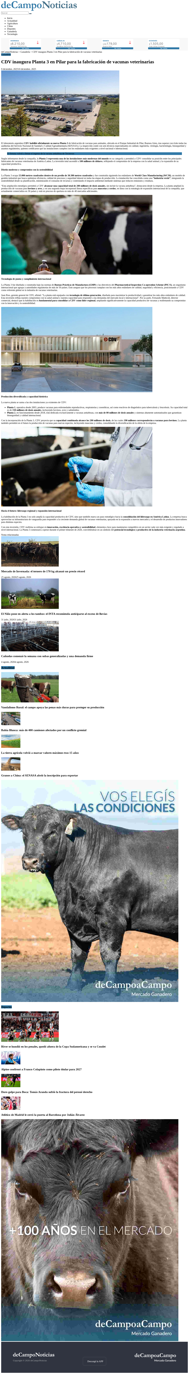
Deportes (11, 29)
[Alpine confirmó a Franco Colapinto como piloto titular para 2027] (10, 1063)
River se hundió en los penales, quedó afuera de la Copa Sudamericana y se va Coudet (53, 1046)
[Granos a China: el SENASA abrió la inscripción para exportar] (10, 770)
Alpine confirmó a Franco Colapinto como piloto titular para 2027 (41, 1069)
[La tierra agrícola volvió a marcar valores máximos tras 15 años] (10, 747)
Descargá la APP (95, 1361)
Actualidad (12, 21)
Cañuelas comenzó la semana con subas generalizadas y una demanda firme (47, 656)
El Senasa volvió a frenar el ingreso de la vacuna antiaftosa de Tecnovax (40, 153)
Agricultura (12, 23)
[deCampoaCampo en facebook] (94, 1351)
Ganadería (12, 31)
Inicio (9, 18)
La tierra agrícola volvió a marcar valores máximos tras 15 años (40, 752)
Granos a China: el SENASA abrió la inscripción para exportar (39, 775)
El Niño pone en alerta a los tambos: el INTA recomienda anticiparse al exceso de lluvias (54, 613)
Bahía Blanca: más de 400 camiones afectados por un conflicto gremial (43, 730)
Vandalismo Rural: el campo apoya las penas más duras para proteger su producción (52, 707)
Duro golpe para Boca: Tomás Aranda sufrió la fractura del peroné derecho (46, 1092)
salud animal (153, 161)
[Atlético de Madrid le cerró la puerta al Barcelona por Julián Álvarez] (10, 1109)
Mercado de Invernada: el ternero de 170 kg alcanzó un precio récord (43, 571)
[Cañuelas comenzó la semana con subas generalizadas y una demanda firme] (30, 650)
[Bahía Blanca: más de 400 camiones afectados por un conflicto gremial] (10, 724)
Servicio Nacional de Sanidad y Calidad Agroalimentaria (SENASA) (46, 146)
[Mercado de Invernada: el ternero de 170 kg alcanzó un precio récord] (30, 565)
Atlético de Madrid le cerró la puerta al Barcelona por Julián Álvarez (43, 1114)
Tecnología (12, 34)
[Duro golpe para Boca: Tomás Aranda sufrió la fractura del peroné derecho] (10, 1086)
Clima (10, 26)
